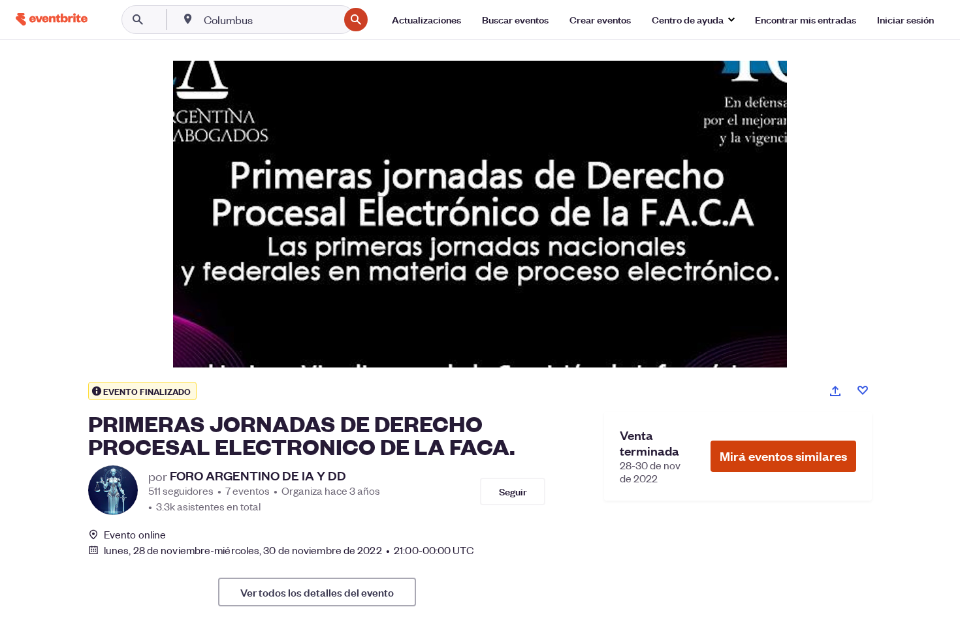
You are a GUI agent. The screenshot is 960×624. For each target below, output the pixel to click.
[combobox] (270, 20)
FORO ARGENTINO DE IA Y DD (258, 476)
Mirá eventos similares (783, 456)
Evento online (135, 534)
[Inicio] (52, 19)
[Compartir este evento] (835, 391)
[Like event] (863, 390)
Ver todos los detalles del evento (317, 592)
